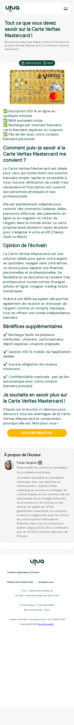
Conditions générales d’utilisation (23, 572)
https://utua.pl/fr (45, 624)
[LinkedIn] (40, 462)
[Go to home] (12, 8)
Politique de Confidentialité (20, 582)
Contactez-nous (46, 582)
